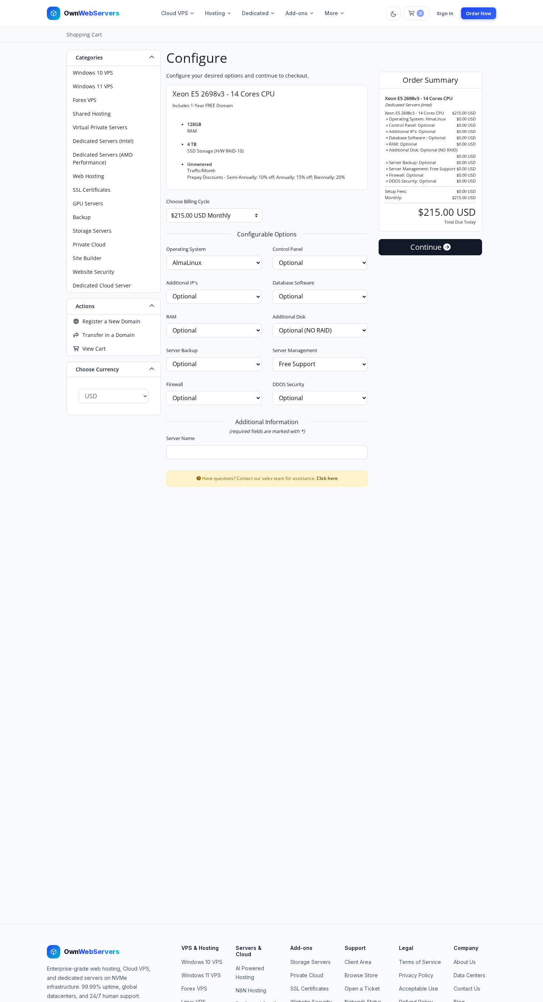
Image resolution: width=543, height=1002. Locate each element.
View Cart (92, 348)
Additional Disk (289, 316)
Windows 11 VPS (93, 86)
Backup (82, 217)
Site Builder (87, 258)
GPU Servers (88, 203)
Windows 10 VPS (93, 72)
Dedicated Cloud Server (102, 285)
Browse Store (361, 975)
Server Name (180, 438)
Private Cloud (89, 244)
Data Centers (469, 975)
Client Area (358, 962)
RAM (171, 316)
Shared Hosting (92, 113)
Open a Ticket (362, 988)
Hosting (215, 13)
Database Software (293, 282)
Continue (426, 247)
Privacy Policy (416, 975)
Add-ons (297, 13)
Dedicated (255, 13)
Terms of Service (420, 962)
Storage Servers (92, 230)
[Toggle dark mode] (393, 13)
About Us (465, 962)
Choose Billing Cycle (187, 201)
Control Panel (288, 249)
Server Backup (182, 350)
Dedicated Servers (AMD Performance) (103, 158)
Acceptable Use (418, 988)
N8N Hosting (251, 990)
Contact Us (467, 988)
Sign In (445, 13)
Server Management (295, 350)
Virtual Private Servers (100, 127)
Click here (327, 478)
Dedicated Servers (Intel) (103, 140)
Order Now (478, 13)
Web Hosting (88, 176)
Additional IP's (182, 282)
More (331, 13)
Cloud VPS (174, 13)
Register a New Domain (109, 321)
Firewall (174, 384)
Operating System (186, 249)
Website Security (93, 271)
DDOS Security (288, 384)
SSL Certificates (91, 189)
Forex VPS (84, 99)
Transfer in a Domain (107, 334)
